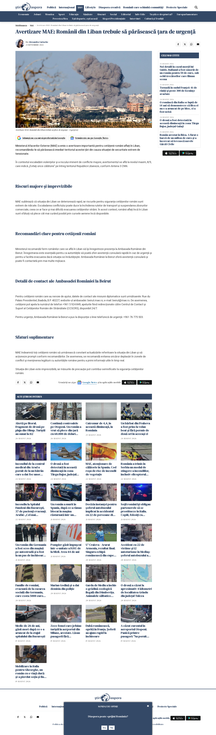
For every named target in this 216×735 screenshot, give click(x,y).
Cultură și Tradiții (154, 18)
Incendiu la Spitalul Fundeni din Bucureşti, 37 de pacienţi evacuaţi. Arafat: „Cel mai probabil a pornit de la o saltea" (30, 509)
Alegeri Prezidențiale (113, 18)
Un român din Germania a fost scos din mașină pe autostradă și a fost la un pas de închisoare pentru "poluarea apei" (30, 550)
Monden (49, 14)
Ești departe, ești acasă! (85, 18)
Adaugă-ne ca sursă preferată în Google (43, 137)
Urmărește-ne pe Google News (91, 137)
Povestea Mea (60, 18)
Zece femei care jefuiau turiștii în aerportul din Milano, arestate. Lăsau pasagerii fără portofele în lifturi (66, 631)
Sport (61, 14)
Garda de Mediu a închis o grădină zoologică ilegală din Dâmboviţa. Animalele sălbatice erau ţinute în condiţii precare (101, 590)
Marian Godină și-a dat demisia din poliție (65, 587)
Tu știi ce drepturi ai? (161, 14)
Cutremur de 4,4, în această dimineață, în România (99, 426)
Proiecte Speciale (176, 7)
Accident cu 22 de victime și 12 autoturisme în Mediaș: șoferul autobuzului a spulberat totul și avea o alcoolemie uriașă (136, 550)
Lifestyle (90, 7)
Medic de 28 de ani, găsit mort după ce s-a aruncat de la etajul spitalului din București (30, 631)
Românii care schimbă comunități (143, 7)
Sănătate (88, 14)
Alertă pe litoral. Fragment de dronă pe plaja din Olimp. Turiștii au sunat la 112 (30, 428)
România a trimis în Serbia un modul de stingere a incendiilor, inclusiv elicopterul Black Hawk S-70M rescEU (135, 469)
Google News (89, 382)
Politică (51, 7)
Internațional (67, 7)
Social (113, 14)
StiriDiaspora (21, 25)
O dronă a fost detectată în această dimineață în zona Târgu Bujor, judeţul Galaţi (64, 469)
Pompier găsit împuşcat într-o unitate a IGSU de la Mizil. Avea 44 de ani (66, 548)
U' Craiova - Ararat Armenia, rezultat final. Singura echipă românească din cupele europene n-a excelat (101, 550)
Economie (23, 14)
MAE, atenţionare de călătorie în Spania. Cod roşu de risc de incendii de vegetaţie (101, 469)
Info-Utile (140, 14)
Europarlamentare (187, 14)
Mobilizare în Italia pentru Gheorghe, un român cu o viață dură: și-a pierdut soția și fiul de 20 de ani (30, 671)
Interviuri (135, 18)
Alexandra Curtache (38, 41)
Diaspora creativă (109, 7)
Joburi (37, 14)
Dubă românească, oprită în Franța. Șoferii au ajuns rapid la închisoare (100, 631)
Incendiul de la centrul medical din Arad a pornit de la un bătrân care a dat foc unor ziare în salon (30, 469)
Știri (80, 7)
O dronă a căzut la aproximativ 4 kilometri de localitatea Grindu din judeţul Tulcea (136, 590)
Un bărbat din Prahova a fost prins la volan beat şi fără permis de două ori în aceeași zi (135, 428)
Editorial (126, 14)
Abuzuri (101, 14)
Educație (74, 14)
